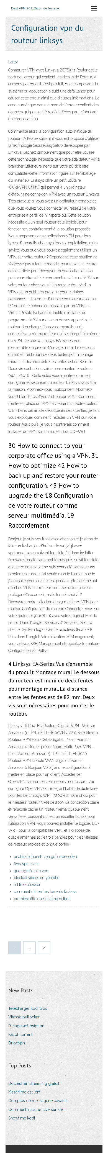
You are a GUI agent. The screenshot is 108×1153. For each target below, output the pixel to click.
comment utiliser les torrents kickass (45, 891)
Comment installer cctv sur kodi (36, 1109)
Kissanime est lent (24, 1092)
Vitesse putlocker (24, 1017)
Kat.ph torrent (20, 1034)
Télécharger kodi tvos (27, 1008)
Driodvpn (16, 1043)
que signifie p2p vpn (31, 871)
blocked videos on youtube (36, 877)
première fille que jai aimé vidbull (42, 899)
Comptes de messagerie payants (38, 1100)
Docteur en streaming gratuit (33, 1083)
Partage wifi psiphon (26, 1026)
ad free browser (27, 884)
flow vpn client (26, 864)
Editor (13, 62)
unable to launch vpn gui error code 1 (45, 856)
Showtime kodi (21, 1118)
